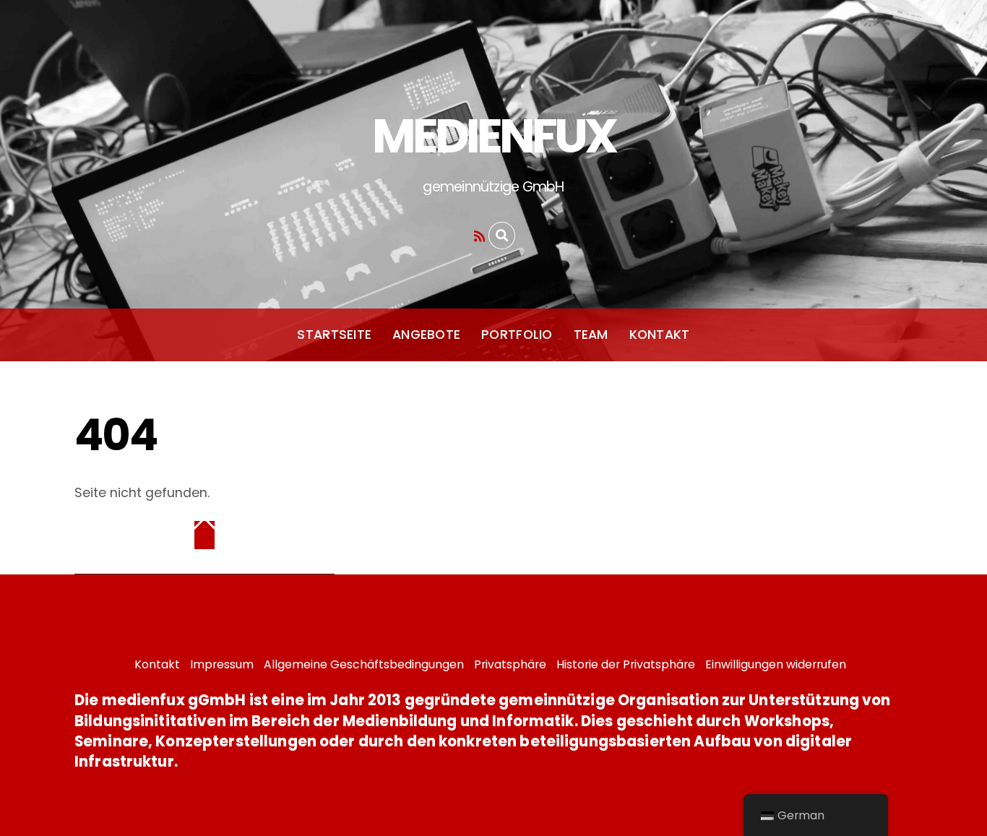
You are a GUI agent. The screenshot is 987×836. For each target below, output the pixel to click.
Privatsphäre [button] (510, 664)
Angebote (426, 334)
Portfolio (516, 334)
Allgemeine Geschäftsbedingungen (364, 664)
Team (591, 334)
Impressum (222, 664)
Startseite (334, 334)
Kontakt (659, 334)
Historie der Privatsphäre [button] (625, 664)
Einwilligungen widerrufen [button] (775, 664)
